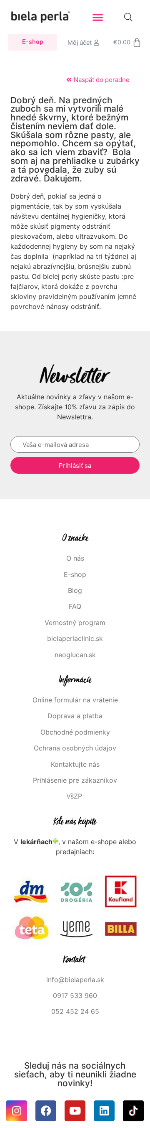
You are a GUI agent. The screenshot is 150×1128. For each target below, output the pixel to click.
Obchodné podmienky (75, 732)
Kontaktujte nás (75, 764)
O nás (75, 558)
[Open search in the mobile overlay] (128, 17)
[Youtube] (75, 1110)
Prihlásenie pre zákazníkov (75, 780)
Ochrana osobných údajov (75, 748)
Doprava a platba (75, 716)
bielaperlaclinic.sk (75, 638)
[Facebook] (45, 1110)
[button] (98, 17)
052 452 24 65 (75, 1011)
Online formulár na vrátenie (75, 700)
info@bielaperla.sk (75, 979)
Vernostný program (75, 622)
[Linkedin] (104, 1110)
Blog (75, 590)
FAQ (75, 606)
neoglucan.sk (75, 655)
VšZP (75, 796)
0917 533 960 (75, 995)
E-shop (75, 574)
